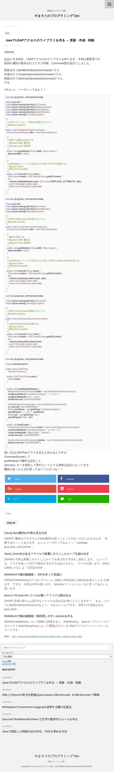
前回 (7, 59)
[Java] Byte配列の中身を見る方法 (25, 532)
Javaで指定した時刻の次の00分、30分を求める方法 (34, 731)
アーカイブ (7, 653)
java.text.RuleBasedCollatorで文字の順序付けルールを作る (40, 719)
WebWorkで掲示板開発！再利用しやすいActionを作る (38, 616)
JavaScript (7, 664)
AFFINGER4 (87, 766)
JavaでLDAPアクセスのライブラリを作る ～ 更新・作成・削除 (41, 682)
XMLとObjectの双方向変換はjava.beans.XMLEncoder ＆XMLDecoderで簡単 (47, 636)
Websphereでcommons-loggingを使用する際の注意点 (37, 707)
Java (9, 513)
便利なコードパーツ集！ (57, 762)
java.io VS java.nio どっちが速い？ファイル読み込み (37, 595)
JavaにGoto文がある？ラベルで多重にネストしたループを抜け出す (46, 553)
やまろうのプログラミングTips (57, 16)
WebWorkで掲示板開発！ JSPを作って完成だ (33, 574)
